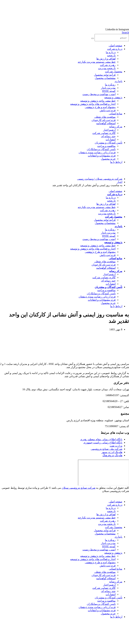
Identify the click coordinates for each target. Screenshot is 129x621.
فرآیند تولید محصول (105, 74)
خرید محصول (108, 158)
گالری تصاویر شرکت (104, 133)
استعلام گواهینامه (106, 123)
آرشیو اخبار (109, 129)
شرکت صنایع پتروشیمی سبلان (78, 487)
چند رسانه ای (108, 136)
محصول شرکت (113, 71)
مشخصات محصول (105, 78)
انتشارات (111, 139)
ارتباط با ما (116, 162)
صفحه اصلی (115, 45)
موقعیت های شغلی (105, 116)
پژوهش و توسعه (113, 97)
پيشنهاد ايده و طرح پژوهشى (100, 107)
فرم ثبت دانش (108, 110)
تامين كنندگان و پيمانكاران (101, 149)
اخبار (119, 182)
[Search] (92, 38)
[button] (125, 32)
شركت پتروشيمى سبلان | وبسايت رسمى (99, 178)
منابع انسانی (115, 113)
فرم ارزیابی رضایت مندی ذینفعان (97, 152)
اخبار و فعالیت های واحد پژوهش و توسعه (93, 103)
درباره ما (111, 52)
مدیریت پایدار (108, 87)
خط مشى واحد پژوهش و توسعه (98, 100)
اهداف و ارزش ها (106, 58)
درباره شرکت (114, 48)
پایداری (118, 81)
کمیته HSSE (109, 91)
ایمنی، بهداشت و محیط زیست (99, 94)
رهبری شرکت (108, 65)
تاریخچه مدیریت (107, 68)
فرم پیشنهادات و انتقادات (102, 155)
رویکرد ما (110, 84)
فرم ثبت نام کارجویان (104, 120)
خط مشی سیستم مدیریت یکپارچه (97, 61)
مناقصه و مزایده (106, 146)
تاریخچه (111, 55)
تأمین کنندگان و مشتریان (108, 142)
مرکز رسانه (115, 126)
